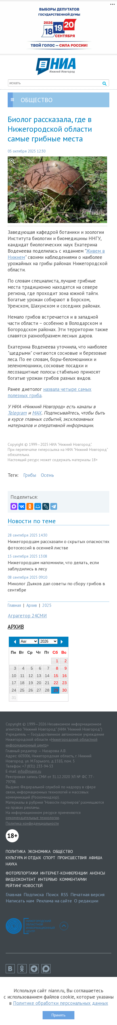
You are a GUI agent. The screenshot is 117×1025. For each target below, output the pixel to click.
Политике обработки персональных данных (60, 1003)
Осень (47, 475)
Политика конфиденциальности (32, 823)
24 (14, 690)
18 (22, 682)
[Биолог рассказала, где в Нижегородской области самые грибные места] (58, 189)
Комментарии (73, 879)
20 (39, 682)
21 (47, 682)
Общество (63, 851)
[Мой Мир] (37, 506)
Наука (11, 864)
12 (30, 675)
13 (39, 675)
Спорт (49, 857)
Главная (14, 605)
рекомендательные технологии (32, 817)
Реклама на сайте (54, 901)
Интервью (47, 879)
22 (56, 682)
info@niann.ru (29, 771)
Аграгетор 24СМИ (27, 615)
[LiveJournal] (45, 506)
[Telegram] (53, 506)
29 (56, 690)
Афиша (95, 857)
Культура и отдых (23, 857)
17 (14, 682)
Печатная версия (87, 894)
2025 (46, 605)
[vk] (12, 971)
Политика (16, 851)
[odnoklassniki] (24, 971)
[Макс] (47, 971)
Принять (58, 1015)
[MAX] (14, 506)
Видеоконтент (21, 879)
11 (22, 675)
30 (64, 690)
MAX (36, 413)
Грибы (29, 475)
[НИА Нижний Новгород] (56, 73)
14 (47, 675)
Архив (31, 605)
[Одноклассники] (29, 506)
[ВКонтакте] (21, 506)
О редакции (86, 901)
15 (56, 675)
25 (22, 690)
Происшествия (72, 857)
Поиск (52, 894)
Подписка (34, 894)
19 (30, 682)
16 (64, 675)
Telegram (17, 413)
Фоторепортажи (22, 873)
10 (14, 675)
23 (64, 682)
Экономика (39, 851)
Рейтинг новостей (24, 885)
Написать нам (20, 901)
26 (30, 690)
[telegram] (35, 971)
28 (47, 690)
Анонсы (97, 873)
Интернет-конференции (63, 873)
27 (39, 690)
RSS (64, 894)
